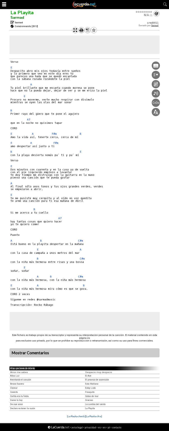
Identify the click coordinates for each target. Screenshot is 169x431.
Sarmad (17, 17)
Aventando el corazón (20, 379)
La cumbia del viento (95, 404)
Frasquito (89, 392)
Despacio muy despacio (98, 372)
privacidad (90, 427)
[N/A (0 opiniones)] (144, 12)
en (104, 427)
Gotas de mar (92, 396)
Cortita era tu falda (19, 396)
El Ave (88, 375)
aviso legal (77, 427)
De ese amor (16, 404)
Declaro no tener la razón (22, 408)
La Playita (22, 12)
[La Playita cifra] (94, 416)
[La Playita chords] (76, 416)
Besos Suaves (17, 384)
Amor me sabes (19, 372)
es (99, 427)
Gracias (89, 400)
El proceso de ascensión (97, 379)
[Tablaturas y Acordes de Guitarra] (84, 6)
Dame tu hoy (16, 400)
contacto (116, 427)
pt (109, 427)
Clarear (14, 388)
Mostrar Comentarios (30, 353)
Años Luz (14, 375)
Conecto (14, 392)
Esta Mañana (91, 384)
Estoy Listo (90, 388)
